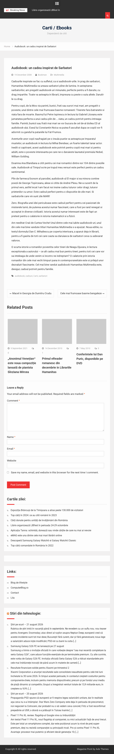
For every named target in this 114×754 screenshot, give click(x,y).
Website (11, 460)
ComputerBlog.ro (19, 587)
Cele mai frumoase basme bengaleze (81, 293)
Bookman (42, 75)
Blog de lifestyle (19, 582)
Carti (35, 276)
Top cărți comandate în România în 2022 (32, 545)
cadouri (29, 276)
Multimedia (59, 75)
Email (11, 448)
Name (11, 436)
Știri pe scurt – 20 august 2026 (27, 693)
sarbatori (43, 276)
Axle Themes (102, 749)
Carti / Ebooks (57, 28)
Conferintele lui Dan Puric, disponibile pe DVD (89, 359)
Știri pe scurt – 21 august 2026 (27, 624)
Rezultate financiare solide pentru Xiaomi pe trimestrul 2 (40, 667)
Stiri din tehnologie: (25, 613)
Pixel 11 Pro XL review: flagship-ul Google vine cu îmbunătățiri (43, 715)
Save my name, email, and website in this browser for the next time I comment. (55, 472)
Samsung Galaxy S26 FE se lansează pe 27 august (37, 646)
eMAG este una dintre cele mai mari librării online (36, 535)
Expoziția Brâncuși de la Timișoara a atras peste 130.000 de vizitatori (47, 510)
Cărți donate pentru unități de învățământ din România (39, 520)
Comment (13, 400)
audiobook (20, 276)
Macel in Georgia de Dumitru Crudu (31, 293)
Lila (13, 597)
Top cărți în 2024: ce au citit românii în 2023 (34, 515)
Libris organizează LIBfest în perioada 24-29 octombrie (39, 525)
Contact (15, 592)
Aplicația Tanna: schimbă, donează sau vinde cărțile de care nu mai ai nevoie (51, 530)
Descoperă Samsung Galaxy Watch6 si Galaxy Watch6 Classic (43, 540)
